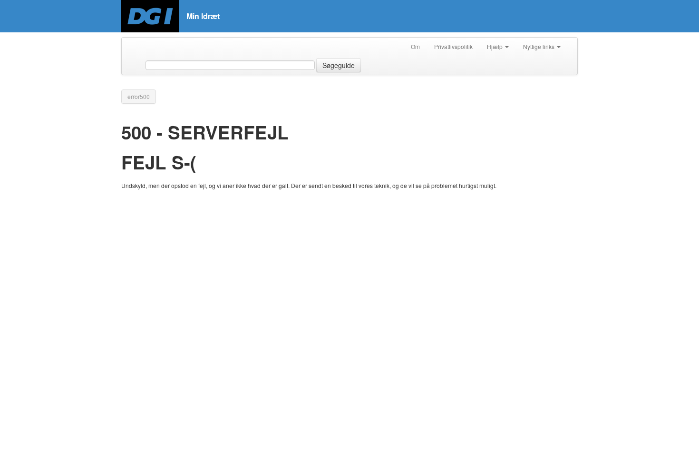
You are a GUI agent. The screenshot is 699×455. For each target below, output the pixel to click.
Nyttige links (539, 46)
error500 (138, 96)
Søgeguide (338, 65)
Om (415, 46)
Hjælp (495, 46)
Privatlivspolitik (453, 46)
